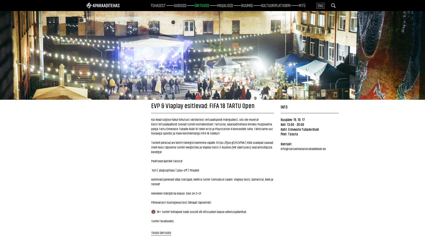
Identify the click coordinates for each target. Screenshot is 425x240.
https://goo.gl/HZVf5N (230, 142)
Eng (320, 5)
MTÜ (302, 5)
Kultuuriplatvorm (276, 5)
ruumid (247, 5)
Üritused (202, 5)
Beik (267, 179)
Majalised (225, 5)
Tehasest (158, 5)
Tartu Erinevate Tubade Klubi (177, 129)
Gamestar (257, 179)
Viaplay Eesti (242, 179)
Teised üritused (161, 232)
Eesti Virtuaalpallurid (164, 124)
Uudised (180, 5)
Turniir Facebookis (162, 221)
